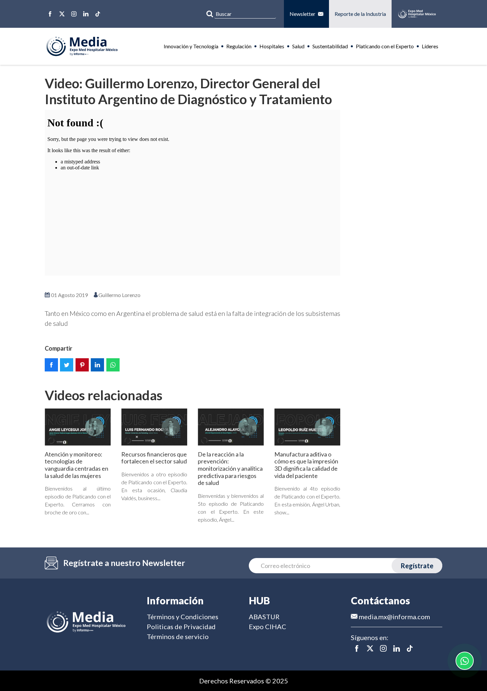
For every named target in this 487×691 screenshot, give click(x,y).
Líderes (430, 46)
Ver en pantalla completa (192, 284)
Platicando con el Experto (385, 46)
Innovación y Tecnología (191, 46)
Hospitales (271, 46)
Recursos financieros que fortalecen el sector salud (154, 458)
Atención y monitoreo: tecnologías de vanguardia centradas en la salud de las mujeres (76, 465)
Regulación (238, 46)
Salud (298, 46)
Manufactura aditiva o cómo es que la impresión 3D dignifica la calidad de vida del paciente (306, 465)
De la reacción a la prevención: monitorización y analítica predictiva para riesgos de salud (230, 468)
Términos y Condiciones (182, 617)
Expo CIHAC (267, 626)
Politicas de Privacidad (181, 626)
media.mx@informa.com (393, 617)
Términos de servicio (178, 636)
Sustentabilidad (330, 46)
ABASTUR (264, 617)
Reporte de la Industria (360, 14)
